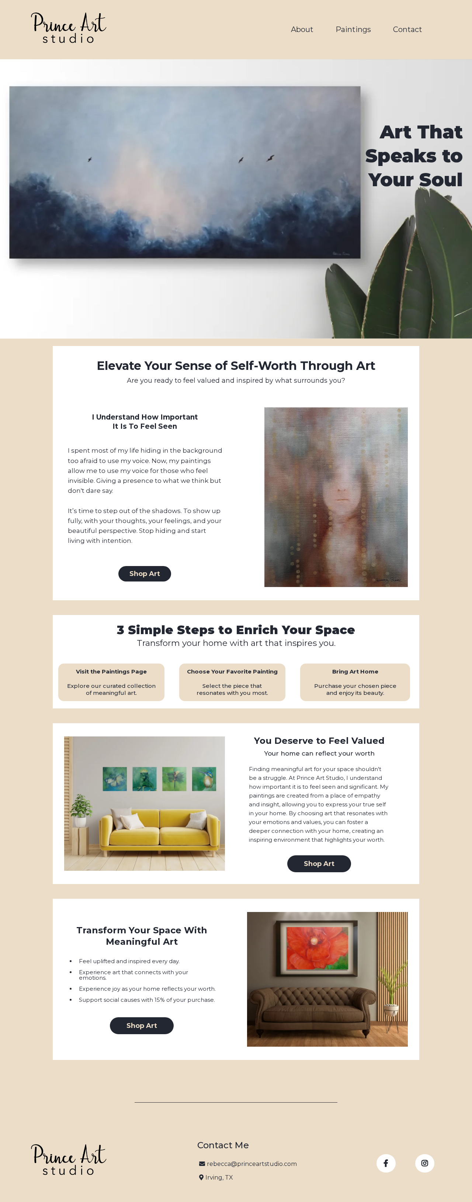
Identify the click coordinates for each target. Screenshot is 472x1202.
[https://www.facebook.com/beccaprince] (386, 1163)
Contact (407, 29)
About (302, 29)
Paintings (353, 29)
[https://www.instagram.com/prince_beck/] (424, 1163)
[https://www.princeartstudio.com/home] (68, 29)
